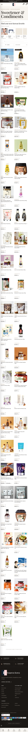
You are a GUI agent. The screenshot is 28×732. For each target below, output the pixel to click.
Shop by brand (4, 697)
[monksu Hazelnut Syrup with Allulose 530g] (20, 423)
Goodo (2, 222)
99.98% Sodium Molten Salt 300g (6, 63)
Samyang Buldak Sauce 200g (19, 339)
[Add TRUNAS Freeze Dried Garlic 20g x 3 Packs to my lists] (22, 312)
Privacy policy (17, 705)
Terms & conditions (4, 705)
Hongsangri (16, 245)
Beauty (2, 689)
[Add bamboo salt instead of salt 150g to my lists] (8, 636)
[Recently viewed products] (1, 725)
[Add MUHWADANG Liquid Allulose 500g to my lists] (22, 196)
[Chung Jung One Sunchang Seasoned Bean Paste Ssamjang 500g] (20, 101)
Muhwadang (16, 199)
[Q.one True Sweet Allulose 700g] (20, 261)
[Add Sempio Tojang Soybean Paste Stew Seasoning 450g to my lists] (22, 173)
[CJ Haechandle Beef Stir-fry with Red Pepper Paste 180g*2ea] (7, 538)
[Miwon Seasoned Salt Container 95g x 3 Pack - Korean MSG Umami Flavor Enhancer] (7, 145)
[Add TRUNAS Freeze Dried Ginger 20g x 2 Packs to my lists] (8, 312)
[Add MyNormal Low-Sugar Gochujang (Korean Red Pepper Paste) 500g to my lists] (8, 127)
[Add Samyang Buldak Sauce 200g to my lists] (22, 335)
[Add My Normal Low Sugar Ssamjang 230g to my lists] (22, 358)
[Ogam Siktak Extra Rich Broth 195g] (7, 284)
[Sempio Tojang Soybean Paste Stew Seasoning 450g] (20, 168)
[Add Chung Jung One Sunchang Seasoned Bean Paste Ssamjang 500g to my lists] (22, 106)
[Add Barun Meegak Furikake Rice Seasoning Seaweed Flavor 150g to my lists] (8, 196)
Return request (17, 689)
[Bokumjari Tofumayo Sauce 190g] (20, 284)
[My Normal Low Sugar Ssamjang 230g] (20, 353)
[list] (14, 34)
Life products (3, 695)
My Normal (3, 384)
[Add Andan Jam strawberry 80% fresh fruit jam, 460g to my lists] (22, 589)
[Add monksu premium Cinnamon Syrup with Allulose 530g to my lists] (8, 106)
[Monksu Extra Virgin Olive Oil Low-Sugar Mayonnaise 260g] (20, 145)
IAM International (4, 476)
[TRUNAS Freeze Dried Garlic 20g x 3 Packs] (20, 307)
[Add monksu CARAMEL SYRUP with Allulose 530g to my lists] (22, 83)
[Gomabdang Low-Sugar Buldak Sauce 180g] (7, 515)
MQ (14, 407)
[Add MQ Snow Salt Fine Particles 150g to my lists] (22, 404)
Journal (16, 703)
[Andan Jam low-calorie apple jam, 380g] (20, 608)
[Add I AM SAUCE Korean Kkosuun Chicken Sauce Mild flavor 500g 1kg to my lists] (8, 474)
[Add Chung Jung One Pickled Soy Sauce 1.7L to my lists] (22, 543)
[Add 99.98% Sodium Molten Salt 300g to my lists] (8, 59)
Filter (8, 44)
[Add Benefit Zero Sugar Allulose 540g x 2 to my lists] (22, 219)
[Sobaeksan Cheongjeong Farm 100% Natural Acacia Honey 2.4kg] (20, 122)
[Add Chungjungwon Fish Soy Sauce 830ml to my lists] (8, 566)
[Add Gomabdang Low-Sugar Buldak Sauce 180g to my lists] (8, 520)
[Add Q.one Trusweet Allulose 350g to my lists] (8, 266)
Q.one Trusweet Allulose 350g (6, 269)
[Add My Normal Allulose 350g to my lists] (8, 381)
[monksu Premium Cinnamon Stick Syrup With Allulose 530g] (7, 423)
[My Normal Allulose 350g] (7, 377)
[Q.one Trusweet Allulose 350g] (7, 261)
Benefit (15, 222)
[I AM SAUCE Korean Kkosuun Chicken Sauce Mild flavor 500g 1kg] (7, 469)
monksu (15, 85)
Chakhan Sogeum (4, 638)
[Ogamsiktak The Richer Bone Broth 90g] (7, 353)
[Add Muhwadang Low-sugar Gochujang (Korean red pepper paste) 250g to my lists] (22, 381)
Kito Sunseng (3, 245)
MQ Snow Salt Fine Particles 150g (20, 408)
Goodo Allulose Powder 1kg (5, 223)
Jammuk (2, 62)
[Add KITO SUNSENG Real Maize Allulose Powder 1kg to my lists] (8, 243)
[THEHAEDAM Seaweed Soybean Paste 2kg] (20, 515)
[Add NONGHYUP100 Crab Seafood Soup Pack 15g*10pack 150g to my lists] (8, 83)
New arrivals (3, 687)
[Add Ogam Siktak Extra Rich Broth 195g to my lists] (8, 289)
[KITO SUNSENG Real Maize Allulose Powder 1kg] (7, 238)
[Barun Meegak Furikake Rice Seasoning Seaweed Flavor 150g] (7, 192)
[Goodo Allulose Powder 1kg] (7, 215)
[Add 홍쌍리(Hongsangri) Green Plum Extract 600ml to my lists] (22, 243)
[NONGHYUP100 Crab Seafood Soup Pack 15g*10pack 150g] (7, 78)
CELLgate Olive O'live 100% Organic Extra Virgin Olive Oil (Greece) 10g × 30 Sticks (20, 571)
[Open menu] (1, 4)
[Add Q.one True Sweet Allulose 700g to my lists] (22, 266)
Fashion (2, 693)
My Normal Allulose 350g (5, 385)
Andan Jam (16, 592)
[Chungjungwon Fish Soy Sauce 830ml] (7, 561)
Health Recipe (16, 62)
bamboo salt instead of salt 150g (6, 639)
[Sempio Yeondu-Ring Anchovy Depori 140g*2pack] (7, 330)
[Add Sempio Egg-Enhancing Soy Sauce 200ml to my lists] (8, 173)
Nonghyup (2, 85)
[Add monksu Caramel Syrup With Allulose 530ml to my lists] (8, 451)
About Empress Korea (5, 703)
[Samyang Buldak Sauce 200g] (20, 330)
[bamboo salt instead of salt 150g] (7, 631)
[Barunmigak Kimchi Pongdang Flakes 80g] (7, 584)
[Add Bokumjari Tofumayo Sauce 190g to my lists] (22, 289)
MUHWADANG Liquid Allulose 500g (20, 200)
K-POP (2, 691)
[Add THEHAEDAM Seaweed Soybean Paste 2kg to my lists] (22, 520)
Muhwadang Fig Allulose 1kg (6, 408)
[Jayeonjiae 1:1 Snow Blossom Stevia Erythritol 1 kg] (20, 446)
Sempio (2, 176)
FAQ (15, 695)
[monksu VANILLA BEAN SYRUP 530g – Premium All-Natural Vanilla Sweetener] (20, 55)
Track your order (18, 687)
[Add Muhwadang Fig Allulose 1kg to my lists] (8, 404)
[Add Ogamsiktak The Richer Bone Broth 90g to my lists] (8, 358)
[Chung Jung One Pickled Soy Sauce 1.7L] (20, 538)
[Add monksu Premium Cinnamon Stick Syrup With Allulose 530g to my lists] (8, 428)
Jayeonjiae (16, 453)
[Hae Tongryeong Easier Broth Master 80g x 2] (7, 492)
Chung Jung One (17, 108)
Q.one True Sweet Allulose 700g (19, 269)
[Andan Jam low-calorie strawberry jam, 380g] (7, 608)
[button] (6, 59)
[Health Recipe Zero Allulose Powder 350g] (20, 469)
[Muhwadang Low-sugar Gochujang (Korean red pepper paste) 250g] (20, 377)
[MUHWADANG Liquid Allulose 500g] (20, 192)
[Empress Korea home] (14, 4)
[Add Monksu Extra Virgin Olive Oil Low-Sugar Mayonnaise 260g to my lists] (22, 150)
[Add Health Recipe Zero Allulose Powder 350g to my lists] (22, 474)
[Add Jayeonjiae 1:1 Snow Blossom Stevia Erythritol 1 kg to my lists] (22, 451)
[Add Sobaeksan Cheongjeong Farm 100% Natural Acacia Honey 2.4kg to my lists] (22, 127)
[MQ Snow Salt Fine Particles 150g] (20, 400)
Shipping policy (18, 693)
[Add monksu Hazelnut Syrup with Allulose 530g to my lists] (22, 428)
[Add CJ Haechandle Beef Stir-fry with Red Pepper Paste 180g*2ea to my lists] (8, 543)
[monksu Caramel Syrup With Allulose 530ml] (7, 446)
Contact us (17, 697)
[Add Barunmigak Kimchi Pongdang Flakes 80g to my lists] (8, 589)
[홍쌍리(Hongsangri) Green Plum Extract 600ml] (20, 238)
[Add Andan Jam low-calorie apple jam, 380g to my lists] (22, 612)
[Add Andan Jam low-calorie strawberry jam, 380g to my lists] (8, 612)
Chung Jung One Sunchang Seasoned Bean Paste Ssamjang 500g (19, 110)
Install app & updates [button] (14, 723)
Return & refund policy (19, 691)
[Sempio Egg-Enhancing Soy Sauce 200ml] (7, 168)
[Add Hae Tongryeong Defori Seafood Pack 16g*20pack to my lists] (22, 497)
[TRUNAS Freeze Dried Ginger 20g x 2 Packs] (7, 307)
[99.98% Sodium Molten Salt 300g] (7, 55)
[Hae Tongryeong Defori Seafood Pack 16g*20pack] (20, 492)
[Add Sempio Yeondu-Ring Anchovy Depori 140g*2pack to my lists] (8, 335)
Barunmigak (3, 199)
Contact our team (5, 681)
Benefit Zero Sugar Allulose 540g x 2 (20, 223)
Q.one (2, 268)
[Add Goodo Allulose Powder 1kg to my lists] (8, 219)
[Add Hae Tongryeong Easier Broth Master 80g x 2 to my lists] (8, 497)
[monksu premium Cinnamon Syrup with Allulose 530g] (7, 101)
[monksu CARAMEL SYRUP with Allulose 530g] (20, 78)
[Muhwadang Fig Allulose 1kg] (7, 400)
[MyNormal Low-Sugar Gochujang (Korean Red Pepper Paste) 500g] (7, 122)
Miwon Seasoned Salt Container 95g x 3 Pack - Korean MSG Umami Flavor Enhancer (7, 155)
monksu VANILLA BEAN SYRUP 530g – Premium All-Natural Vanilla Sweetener (20, 64)
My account (3, 707)
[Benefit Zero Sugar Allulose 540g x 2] (20, 215)
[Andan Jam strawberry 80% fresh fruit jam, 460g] (20, 584)
